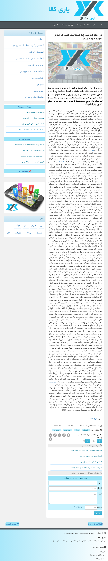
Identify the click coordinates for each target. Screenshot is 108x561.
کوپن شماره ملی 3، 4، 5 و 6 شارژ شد (33, 118)
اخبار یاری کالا (94, 524)
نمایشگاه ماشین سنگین (34, 97)
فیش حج (40, 84)
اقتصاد (85, 430)
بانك (9, 232)
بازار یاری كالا (66, 24)
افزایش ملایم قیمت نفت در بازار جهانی (91, 461)
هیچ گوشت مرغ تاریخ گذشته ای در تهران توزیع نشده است (85, 467)
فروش (54, 24)
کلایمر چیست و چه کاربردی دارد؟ (35, 112)
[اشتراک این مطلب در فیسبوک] (68, 435)
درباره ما (102, 551)
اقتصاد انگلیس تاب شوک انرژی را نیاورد (32, 123)
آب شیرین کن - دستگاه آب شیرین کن (28, 45)
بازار (77, 430)
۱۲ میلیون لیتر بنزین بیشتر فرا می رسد (32, 156)
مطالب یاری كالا (82, 24)
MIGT (41, 39)
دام (25, 225)
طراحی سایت (38, 78)
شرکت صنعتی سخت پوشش (32, 71)
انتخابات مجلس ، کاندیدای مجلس (30, 58)
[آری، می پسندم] (99, 441)
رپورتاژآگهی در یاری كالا (97, 555)
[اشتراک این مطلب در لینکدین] (50, 435)
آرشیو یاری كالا (100, 558)
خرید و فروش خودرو (35, 65)
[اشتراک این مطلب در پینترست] (59, 435)
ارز (41, 225)
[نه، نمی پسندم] (87, 441)
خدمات (61, 161)
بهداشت (52, 382)
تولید (17, 225)
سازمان (90, 150)
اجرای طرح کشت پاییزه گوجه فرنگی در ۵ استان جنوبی (86, 450)
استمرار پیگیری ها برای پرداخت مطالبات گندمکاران (29, 129)
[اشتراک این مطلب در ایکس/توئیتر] (64, 435)
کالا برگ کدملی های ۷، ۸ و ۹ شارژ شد (91, 456)
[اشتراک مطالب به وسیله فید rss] (50, 439)
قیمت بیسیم (39, 91)
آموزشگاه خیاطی (36, 52)
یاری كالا (59, 9)
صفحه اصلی (97, 24)
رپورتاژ (29, 232)
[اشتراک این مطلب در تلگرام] (55, 435)
